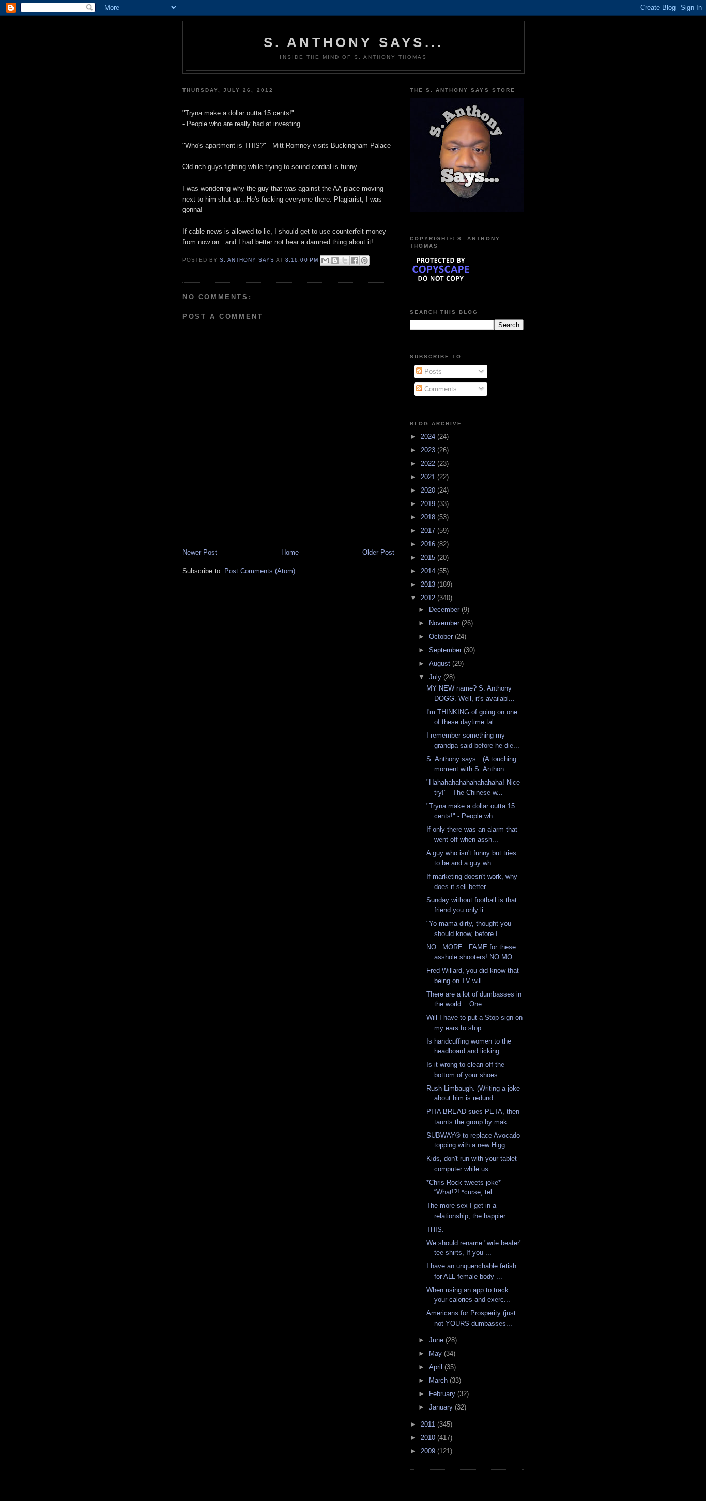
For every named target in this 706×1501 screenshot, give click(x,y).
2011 (429, 1424)
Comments (439, 389)
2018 (429, 517)
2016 (429, 544)
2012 (429, 598)
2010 (429, 1438)
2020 (429, 490)
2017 (429, 530)
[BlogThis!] (335, 260)
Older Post (378, 552)
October (442, 636)
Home (290, 552)
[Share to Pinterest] (364, 260)
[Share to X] (345, 260)
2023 (429, 450)
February (443, 1394)
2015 (429, 557)
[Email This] (325, 260)
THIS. (435, 1229)
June (437, 1340)
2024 (429, 436)
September (446, 650)
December (445, 610)
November (445, 623)
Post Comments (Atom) (259, 571)
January (442, 1407)
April (436, 1367)
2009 (429, 1451)
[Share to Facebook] (354, 260)
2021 (429, 477)
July (436, 677)
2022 (429, 463)
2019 (429, 504)
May (436, 1353)
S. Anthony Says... (354, 42)
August (440, 663)
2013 (429, 584)
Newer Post (199, 552)
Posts (432, 371)
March (439, 1380)
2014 (429, 571)
